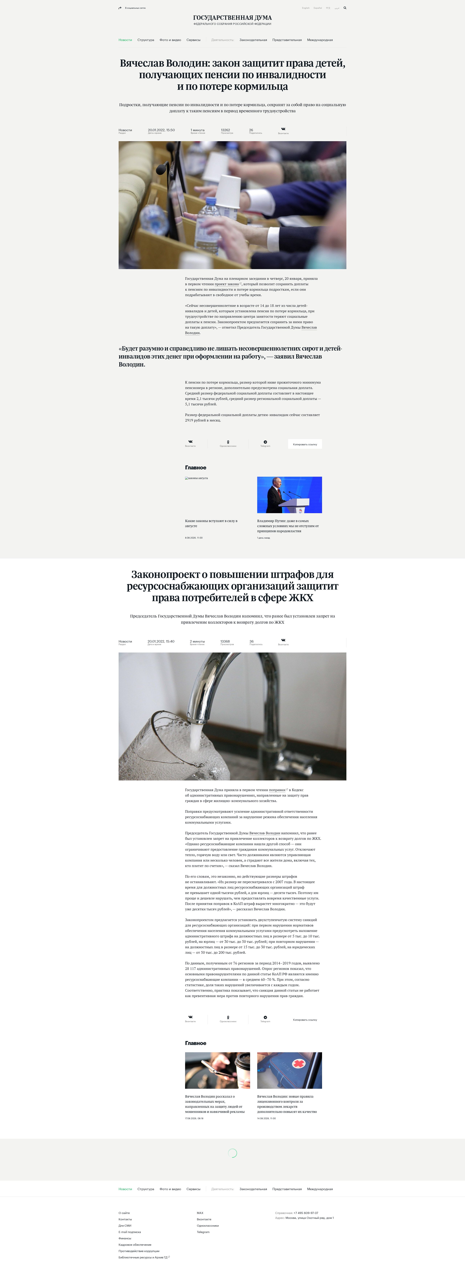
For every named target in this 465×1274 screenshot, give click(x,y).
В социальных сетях (135, 7)
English (306, 7)
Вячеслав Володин (264, 833)
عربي (337, 7)
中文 (328, 7)
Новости (125, 129)
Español (318, 7)
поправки (277, 790)
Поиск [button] (345, 8)
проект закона (227, 284)
